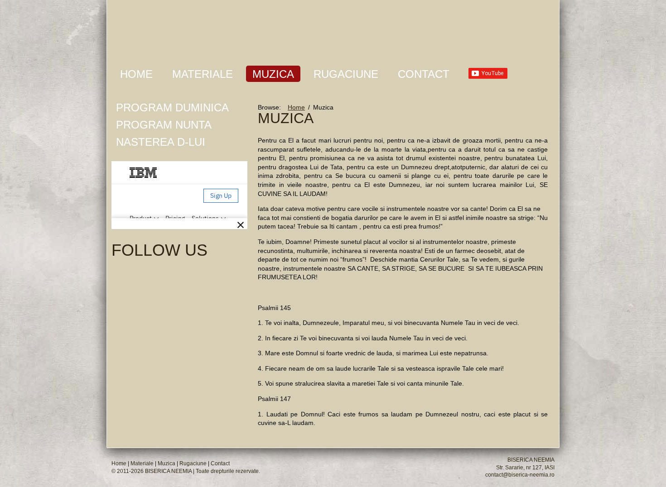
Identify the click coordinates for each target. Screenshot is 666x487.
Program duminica (172, 107)
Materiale (202, 74)
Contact (423, 74)
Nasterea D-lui (160, 142)
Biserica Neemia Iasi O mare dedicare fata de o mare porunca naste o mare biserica (252, 29)
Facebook (193, 274)
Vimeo (212, 274)
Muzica (273, 74)
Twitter (231, 269)
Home (136, 74)
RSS (231, 250)
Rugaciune (346, 74)
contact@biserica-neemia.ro (520, 475)
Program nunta (164, 125)
